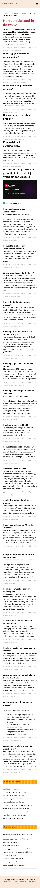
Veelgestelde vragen (18, 13)
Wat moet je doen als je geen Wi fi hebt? (16, 839)
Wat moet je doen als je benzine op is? (15, 812)
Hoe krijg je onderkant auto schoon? (15, 815)
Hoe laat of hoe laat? (10, 855)
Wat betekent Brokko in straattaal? (14, 865)
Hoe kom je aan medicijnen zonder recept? (17, 862)
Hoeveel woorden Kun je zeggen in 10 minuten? (18, 852)
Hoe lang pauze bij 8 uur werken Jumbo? (16, 849)
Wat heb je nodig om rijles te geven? (15, 818)
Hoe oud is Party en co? (11, 845)
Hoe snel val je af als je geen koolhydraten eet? (18, 799)
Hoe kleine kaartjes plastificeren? (14, 802)
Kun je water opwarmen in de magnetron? (16, 808)
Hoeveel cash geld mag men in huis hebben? (17, 805)
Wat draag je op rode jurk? (11, 789)
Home (5, 13)
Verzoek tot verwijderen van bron (15, 47)
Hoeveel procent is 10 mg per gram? (15, 792)
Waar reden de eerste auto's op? (13, 795)
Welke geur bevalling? (10, 842)
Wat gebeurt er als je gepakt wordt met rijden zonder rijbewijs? (17, 835)
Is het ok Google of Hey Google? (13, 858)
